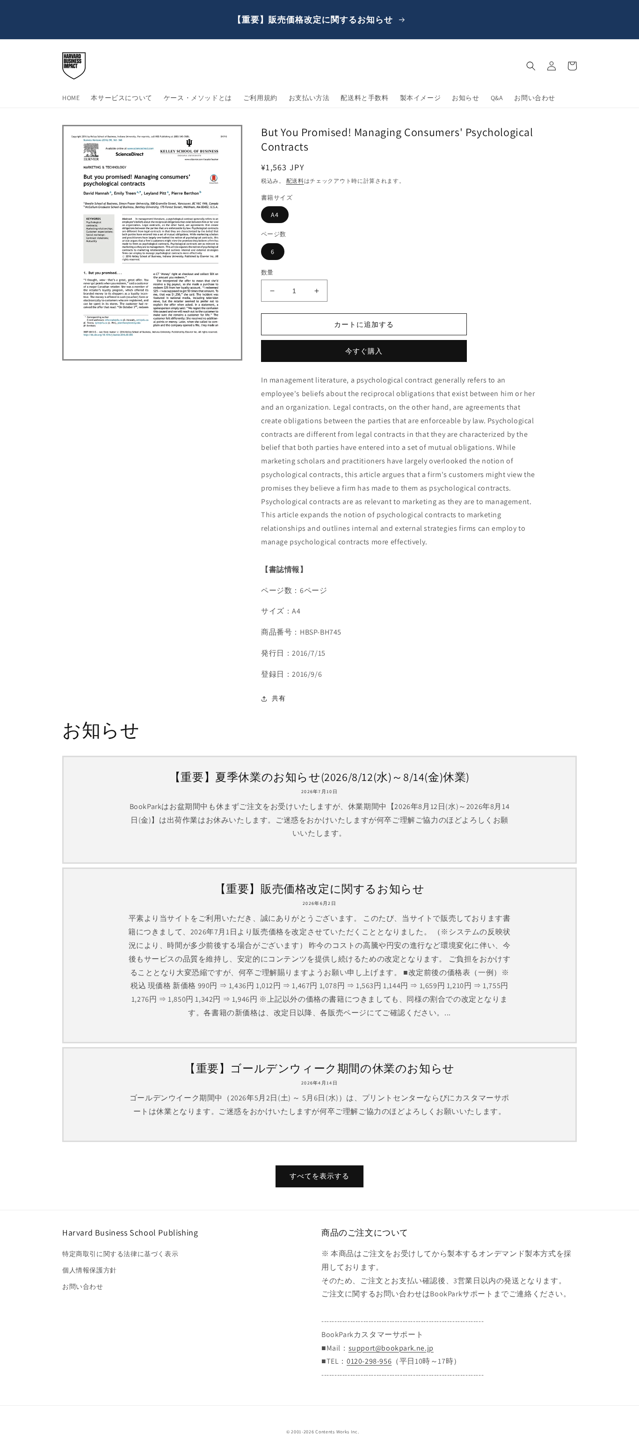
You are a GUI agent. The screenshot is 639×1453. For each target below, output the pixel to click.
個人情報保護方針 (89, 1270)
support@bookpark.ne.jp (391, 1348)
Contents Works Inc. (337, 1432)
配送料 (295, 180)
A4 (275, 214)
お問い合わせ (82, 1286)
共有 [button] (278, 698)
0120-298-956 (369, 1361)
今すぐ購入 (364, 351)
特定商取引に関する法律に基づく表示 (120, 1254)
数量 (267, 272)
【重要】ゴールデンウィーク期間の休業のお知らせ (319, 1068)
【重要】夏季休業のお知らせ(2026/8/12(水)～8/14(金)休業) (319, 777)
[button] (531, 66)
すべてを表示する (319, 1175)
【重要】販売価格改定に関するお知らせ (320, 889)
